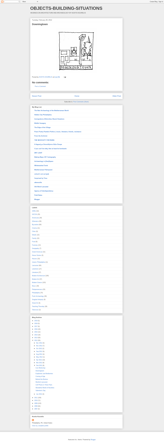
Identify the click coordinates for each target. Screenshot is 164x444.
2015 (36, 332)
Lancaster (35, 265)
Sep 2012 (39, 351)
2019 (36, 321)
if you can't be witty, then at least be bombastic (50, 148)
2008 (36, 406)
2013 (36, 337)
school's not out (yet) (41, 174)
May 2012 (39, 357)
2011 (36, 397)
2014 (36, 335)
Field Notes (38, 195)
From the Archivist (40, 136)
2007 (36, 409)
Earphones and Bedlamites (44, 373)
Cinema (34, 228)
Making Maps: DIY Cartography (45, 157)
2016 (36, 329)
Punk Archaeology (38, 296)
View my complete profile (40, 426)
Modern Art (35, 279)
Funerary (35, 245)
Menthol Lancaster (42, 382)
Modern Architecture (38, 276)
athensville (38, 182)
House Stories (36, 255)
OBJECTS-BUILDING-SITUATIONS (66, 8)
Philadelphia (36, 293)
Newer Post (36, 96)
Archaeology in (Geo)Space (43, 161)
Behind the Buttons (42, 379)
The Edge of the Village (42, 127)
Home (77, 96)
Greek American (37, 252)
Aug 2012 (39, 354)
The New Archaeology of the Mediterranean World (51, 110)
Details (34, 235)
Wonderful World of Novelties (45, 388)
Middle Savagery (40, 123)
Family (34, 238)
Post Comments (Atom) (81, 102)
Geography (35, 248)
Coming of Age (40, 376)
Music (34, 286)
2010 (36, 400)
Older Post (116, 96)
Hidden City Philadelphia (43, 115)
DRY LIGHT (38, 153)
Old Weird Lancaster (41, 187)
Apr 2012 (39, 360)
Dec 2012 (39, 343)
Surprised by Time (40, 178)
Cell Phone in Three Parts (44, 385)
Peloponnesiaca (37, 289)
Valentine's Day (41, 390)
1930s (34, 211)
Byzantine (35, 224)
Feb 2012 (39, 365)
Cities (34, 231)
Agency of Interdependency (43, 191)
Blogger (37, 199)
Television (35, 310)
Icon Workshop (40, 368)
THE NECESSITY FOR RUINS (44, 140)
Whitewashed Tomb (41, 165)
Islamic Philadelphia (38, 262)
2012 (36, 340)
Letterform (35, 269)
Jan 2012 (39, 394)
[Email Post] (64, 77)
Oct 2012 (39, 348)
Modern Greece (37, 282)
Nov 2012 (39, 346)
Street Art (35, 303)
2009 (36, 403)
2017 (36, 326)
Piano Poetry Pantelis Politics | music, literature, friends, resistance (57, 132)
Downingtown (40, 371)
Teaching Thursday (38, 306)
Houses (34, 258)
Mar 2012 (39, 362)
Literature (35, 272)
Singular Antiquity (37, 299)
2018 (36, 323)
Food (33, 241)
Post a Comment (40, 86)
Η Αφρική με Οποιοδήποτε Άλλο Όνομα (48, 144)
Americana (35, 218)
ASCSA (34, 214)
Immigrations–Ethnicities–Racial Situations (49, 119)
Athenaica (35, 221)
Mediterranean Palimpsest (43, 170)
